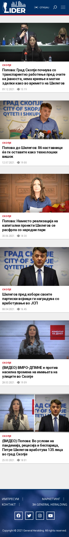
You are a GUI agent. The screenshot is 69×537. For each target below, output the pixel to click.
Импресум (10, 499)
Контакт (9, 504)
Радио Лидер (14, 7)
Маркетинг (51, 499)
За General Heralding (49, 504)
